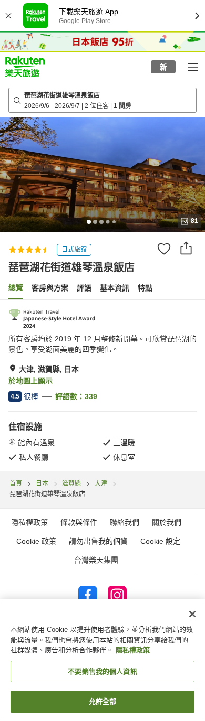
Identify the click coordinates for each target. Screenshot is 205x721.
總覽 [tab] (15, 287)
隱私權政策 (133, 650)
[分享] (186, 248)
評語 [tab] (84, 288)
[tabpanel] (102, 385)
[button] (25, 66)
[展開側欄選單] (192, 66)
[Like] (164, 248)
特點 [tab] (145, 288)
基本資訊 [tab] (114, 288)
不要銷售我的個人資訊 (102, 671)
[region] (102, 660)
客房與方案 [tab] (50, 288)
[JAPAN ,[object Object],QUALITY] (52, 318)
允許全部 (103, 701)
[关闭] (192, 614)
